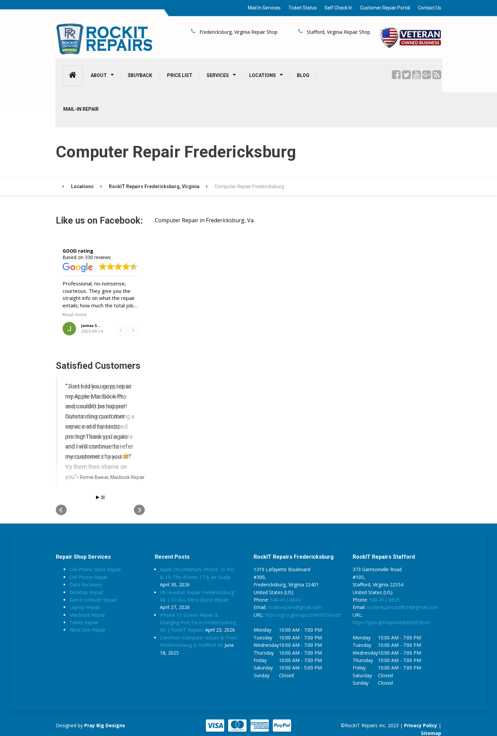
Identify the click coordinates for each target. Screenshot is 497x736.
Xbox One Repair (87, 642)
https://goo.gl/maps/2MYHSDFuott (303, 627)
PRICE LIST (179, 75)
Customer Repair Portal (385, 7)
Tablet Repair (83, 635)
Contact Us (429, 7)
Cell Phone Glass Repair (95, 582)
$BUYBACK (140, 75)
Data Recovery (85, 597)
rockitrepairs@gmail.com (295, 620)
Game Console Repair (93, 612)
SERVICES (218, 75)
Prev (61, 522)
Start (97, 510)
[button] (133, 330)
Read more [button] (75, 314)
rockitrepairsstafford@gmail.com (402, 620)
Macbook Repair (87, 627)
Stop (102, 510)
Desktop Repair (86, 605)
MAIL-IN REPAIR (81, 109)
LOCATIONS (262, 75)
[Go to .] (60, 187)
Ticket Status (302, 7)
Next (139, 522)
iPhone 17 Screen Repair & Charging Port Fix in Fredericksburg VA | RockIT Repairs (198, 635)
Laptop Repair (84, 620)
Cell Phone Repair (88, 589)
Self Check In (338, 7)
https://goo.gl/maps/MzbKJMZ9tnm (391, 635)
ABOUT (99, 75)
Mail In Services (264, 7)
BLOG (303, 75)
